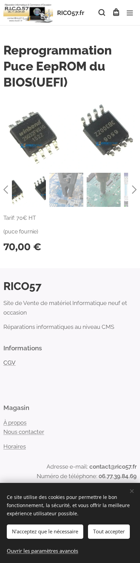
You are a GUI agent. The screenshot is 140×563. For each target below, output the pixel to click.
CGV (9, 362)
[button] (101, 12)
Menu (130, 12)
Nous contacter (23, 431)
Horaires (14, 446)
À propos (15, 422)
